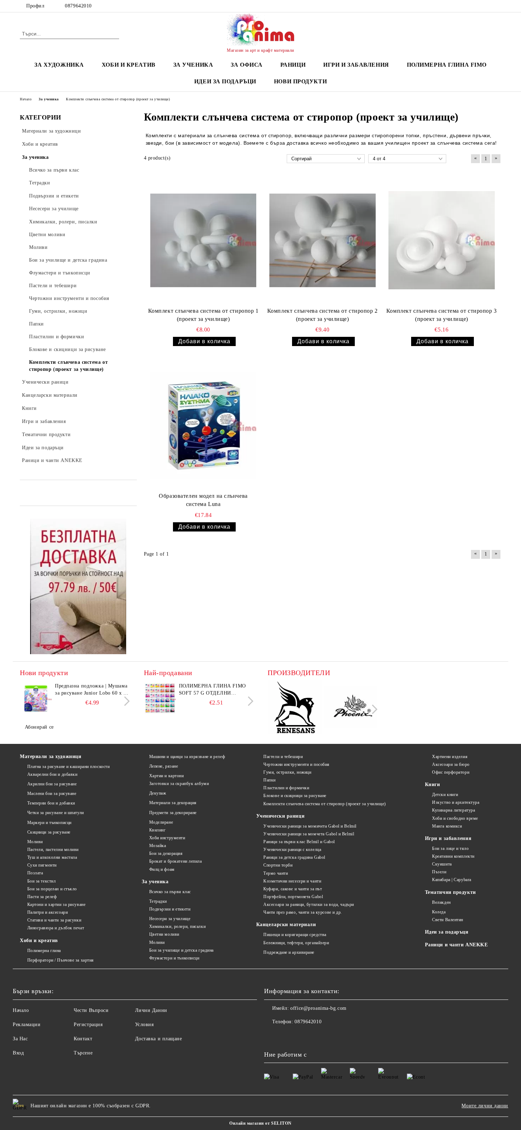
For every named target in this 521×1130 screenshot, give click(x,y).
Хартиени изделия (449, 756)
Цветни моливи (164, 934)
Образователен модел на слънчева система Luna (203, 500)
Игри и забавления (448, 838)
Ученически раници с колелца (292, 849)
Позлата (35, 872)
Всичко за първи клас (170, 891)
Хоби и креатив (39, 940)
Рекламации (27, 1024)
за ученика (193, 65)
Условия (144, 1024)
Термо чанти (275, 873)
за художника (59, 65)
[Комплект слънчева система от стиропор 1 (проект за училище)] (203, 240)
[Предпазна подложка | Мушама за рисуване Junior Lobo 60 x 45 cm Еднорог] (36, 698)
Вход (18, 1053)
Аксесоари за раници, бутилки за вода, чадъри (308, 904)
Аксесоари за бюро (451, 764)
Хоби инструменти (167, 837)
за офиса (246, 65)
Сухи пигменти (42, 865)
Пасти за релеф (42, 896)
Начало (21, 1010)
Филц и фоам (162, 869)
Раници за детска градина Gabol (294, 857)
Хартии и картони (166, 775)
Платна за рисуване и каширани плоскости (68, 766)
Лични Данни (151, 1010)
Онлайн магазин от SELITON (260, 1123)
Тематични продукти (450, 892)
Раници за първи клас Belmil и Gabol (299, 841)
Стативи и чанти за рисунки (54, 920)
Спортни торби (277, 865)
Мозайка (157, 845)
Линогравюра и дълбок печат (55, 927)
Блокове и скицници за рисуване (294, 795)
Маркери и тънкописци (49, 822)
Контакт (83, 1038)
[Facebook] (497, 6)
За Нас (20, 1038)
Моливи (35, 841)
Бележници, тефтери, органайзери (296, 942)
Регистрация (88, 1024)
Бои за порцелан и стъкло (52, 888)
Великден (441, 902)
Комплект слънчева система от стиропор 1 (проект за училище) (203, 315)
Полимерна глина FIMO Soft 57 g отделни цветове (212, 690)
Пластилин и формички (286, 787)
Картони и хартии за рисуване (56, 904)
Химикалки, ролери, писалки (177, 926)
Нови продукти (300, 81)
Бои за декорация (166, 853)
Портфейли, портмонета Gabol (293, 896)
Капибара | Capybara (451, 879)
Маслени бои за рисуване (51, 793)
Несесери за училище (169, 918)
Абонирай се (39, 727)
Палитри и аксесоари (47, 912)
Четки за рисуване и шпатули (55, 812)
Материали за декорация (173, 802)
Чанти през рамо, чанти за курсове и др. (302, 912)
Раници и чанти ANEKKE (456, 944)
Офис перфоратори (450, 772)
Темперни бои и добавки (51, 803)
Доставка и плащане (158, 1038)
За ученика (155, 881)
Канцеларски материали (286, 924)
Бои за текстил (41, 881)
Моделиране (161, 822)
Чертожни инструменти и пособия (296, 764)
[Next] (125, 701)
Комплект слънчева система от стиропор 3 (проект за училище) (441, 315)
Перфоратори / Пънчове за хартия (60, 960)
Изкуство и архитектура (455, 802)
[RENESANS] (295, 708)
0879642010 (78, 6)
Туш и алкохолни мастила (52, 857)
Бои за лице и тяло (450, 848)
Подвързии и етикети (169, 909)
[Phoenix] (351, 708)
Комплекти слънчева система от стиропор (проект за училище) (324, 803)
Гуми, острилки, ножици (287, 772)
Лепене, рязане (163, 766)
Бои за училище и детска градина (181, 950)
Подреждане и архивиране (288, 952)
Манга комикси (447, 826)
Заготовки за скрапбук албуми (179, 783)
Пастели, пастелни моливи (53, 849)
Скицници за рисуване (49, 832)
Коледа (439, 911)
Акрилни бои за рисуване (52, 783)
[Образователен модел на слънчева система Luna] (203, 425)
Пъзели (439, 871)
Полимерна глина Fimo (447, 65)
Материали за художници (50, 756)
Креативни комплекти (453, 856)
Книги (432, 784)
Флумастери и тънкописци (174, 958)
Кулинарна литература (453, 810)
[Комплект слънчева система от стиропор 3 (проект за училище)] (441, 240)
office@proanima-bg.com (318, 1008)
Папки (269, 780)
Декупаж (157, 793)
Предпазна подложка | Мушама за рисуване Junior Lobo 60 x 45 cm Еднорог (92, 690)
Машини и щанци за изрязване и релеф (187, 756)
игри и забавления (356, 65)
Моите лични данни (484, 1105)
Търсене (83, 1053)
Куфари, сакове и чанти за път (292, 888)
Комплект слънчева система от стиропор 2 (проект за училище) (322, 315)
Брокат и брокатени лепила (175, 861)
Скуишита (442, 864)
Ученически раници (280, 816)
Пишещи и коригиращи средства (294, 934)
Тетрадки (158, 901)
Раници (293, 65)
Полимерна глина (44, 950)
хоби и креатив (129, 65)
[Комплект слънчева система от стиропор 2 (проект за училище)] (322, 240)
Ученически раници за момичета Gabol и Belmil (310, 826)
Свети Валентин (447, 919)
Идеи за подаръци (225, 81)
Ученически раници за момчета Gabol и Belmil (308, 833)
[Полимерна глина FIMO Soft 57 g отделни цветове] (160, 698)
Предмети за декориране (173, 812)
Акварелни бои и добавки (52, 774)
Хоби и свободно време (455, 818)
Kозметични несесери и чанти (292, 881)
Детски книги (445, 794)
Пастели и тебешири (283, 756)
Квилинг (157, 830)
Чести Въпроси (91, 1010)
